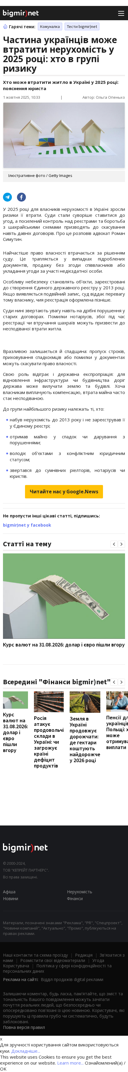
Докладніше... (25, 1051)
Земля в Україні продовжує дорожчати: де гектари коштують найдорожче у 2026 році (85, 739)
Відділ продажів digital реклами (72, 979)
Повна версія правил (24, 1027)
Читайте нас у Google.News (64, 491)
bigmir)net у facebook (27, 525)
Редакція (84, 955)
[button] (114, 544)
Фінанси (75, 898)
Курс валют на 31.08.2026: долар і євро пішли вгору (64, 644)
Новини (10, 898)
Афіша (9, 891)
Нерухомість (79, 891)
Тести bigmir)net (82, 26)
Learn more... (70, 1063)
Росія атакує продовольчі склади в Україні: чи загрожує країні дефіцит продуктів (49, 742)
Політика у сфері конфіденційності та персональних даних (57, 968)
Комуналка (50, 26)
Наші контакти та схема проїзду (35, 955)
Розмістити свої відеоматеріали (52, 960)
